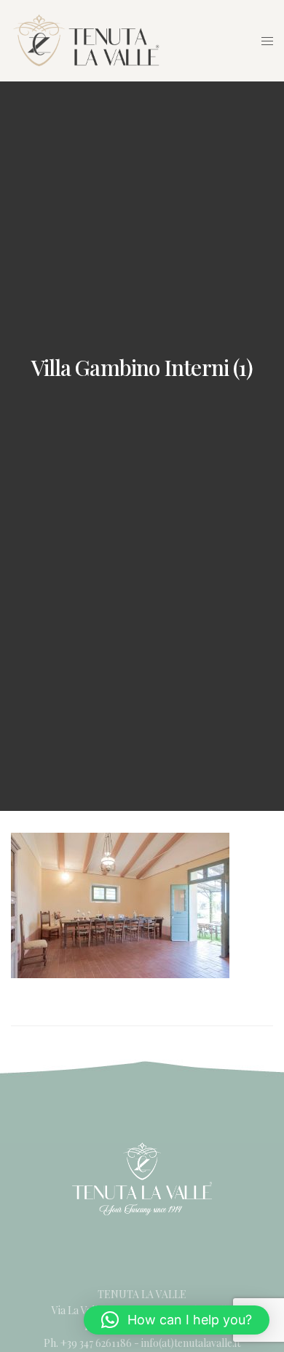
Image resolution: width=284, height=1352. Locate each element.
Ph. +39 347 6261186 (89, 1343)
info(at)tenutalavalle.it (190, 1343)
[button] (176, 1320)
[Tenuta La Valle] (86, 40)
